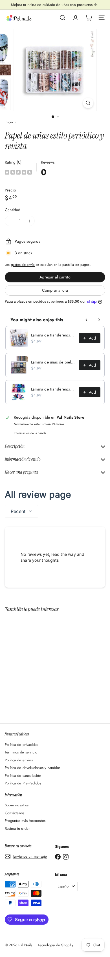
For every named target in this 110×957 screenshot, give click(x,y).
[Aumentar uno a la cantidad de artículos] (29, 221)
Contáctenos (14, 813)
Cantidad (13, 210)
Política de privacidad (22, 744)
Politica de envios (19, 760)
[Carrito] (88, 18)
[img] (18, 173)
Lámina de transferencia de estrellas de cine (53, 335)
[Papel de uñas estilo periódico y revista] (40, 664)
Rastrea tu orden (17, 828)
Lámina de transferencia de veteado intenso (53, 389)
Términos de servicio (21, 752)
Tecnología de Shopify (55, 945)
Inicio (9, 122)
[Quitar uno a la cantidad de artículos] (10, 221)
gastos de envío (23, 264)
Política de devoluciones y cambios (32, 767)
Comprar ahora (55, 290)
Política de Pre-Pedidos (23, 783)
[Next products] (99, 320)
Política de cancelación (23, 775)
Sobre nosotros (16, 805)
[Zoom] (88, 103)
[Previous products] (86, 320)
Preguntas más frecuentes (25, 820)
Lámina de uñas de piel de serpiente (53, 362)
